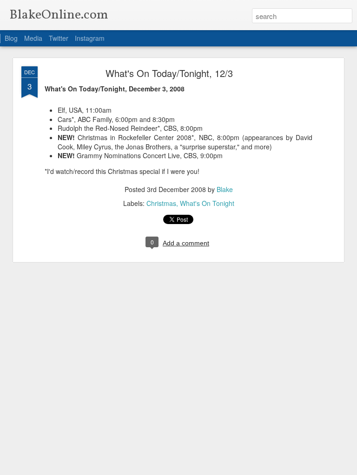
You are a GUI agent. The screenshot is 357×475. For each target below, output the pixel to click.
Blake (225, 189)
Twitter (58, 38)
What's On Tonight (207, 203)
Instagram (90, 38)
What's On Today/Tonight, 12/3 (169, 73)
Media (33, 38)
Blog (11, 38)
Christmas (161, 203)
